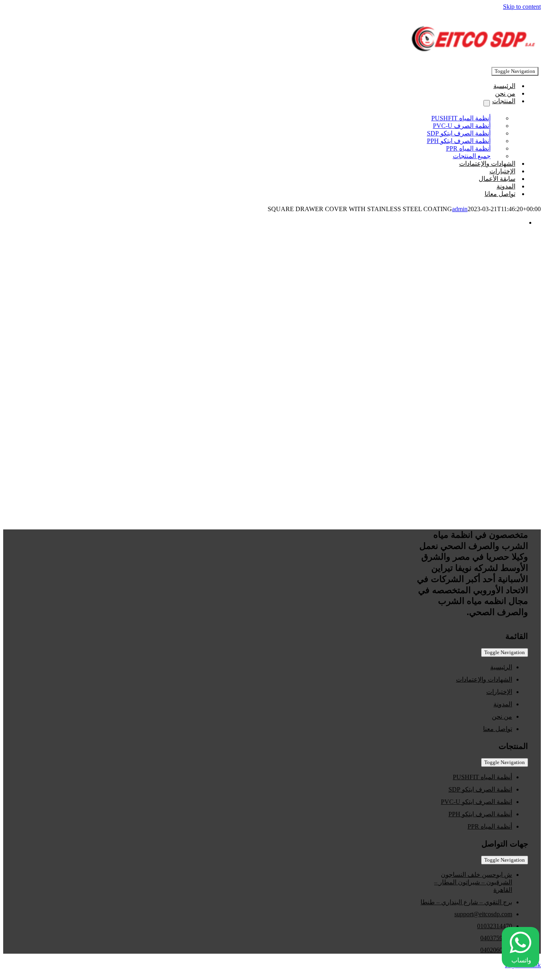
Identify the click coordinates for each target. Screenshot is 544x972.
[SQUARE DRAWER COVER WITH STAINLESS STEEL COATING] (278, 459)
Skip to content (522, 6)
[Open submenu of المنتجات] (486, 103)
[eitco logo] (470, 55)
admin (460, 209)
